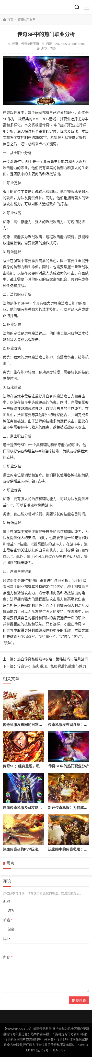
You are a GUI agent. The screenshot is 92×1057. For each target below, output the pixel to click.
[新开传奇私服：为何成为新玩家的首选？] (68, 788)
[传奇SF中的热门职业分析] (68, 746)
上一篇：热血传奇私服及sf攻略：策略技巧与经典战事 (45, 659)
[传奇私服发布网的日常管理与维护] (23, 705)
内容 (8, 957)
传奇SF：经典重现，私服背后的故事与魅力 (37, 766)
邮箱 (8, 920)
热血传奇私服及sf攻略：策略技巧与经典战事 (38, 807)
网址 (6, 939)
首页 (10, 20)
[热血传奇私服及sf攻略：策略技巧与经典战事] (23, 788)
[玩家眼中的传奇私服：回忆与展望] (68, 829)
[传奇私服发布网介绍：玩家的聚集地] (68, 705)
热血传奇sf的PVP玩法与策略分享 (29, 849)
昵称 (8, 901)
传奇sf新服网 (27, 20)
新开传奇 (42, 1050)
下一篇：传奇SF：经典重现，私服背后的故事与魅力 (44, 666)
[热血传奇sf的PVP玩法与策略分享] (23, 829)
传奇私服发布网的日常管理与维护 (29, 724)
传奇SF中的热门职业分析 (68, 766)
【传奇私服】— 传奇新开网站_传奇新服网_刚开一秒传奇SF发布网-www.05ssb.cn (21, 7)
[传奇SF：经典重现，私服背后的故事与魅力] (23, 746)
